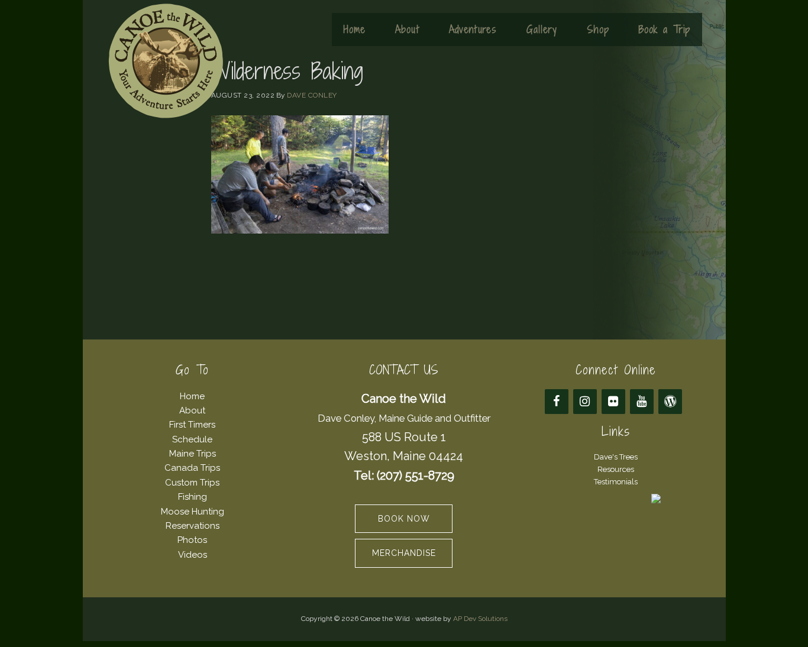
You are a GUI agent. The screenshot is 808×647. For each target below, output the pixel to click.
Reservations (192, 525)
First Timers (192, 424)
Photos (192, 540)
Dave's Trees (616, 456)
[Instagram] (585, 401)
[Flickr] (613, 401)
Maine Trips (192, 453)
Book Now (404, 518)
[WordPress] (670, 401)
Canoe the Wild (165, 61)
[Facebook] (556, 401)
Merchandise (404, 553)
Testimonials (616, 481)
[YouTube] (642, 401)
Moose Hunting (192, 511)
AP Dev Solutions (480, 618)
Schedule (192, 439)
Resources (615, 469)
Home (192, 396)
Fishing (192, 496)
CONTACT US (403, 370)
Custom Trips (192, 482)
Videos (192, 554)
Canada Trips (192, 467)
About (192, 410)
